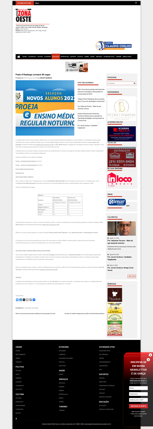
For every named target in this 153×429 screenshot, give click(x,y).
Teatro (61, 402)
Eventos (62, 362)
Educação (55, 56)
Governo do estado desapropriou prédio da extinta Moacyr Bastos (84, 313)
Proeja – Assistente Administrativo (26, 161)
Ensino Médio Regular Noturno (25, 169)
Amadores (102, 382)
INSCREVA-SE (20, 173)
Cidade (24, 56)
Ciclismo (102, 389)
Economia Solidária (66, 358)
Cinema (61, 390)
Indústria (62, 366)
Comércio (62, 354)
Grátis (61, 398)
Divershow (19, 402)
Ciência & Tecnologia (106, 409)
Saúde (92, 56)
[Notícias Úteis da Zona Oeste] (19, 56)
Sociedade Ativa (109, 56)
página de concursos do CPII (44, 144)
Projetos (19, 389)
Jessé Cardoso (46, 78)
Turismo (118, 56)
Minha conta (127, 56)
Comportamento (104, 362)
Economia (47, 56)
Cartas (101, 358)
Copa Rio (102, 393)
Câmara (18, 378)
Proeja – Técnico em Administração (26, 165)
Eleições (19, 382)
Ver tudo (132, 276)
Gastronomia (20, 405)
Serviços (99, 56)
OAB (100, 369)
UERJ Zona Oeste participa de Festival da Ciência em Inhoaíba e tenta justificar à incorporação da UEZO (91, 92)
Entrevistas (65, 56)
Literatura (19, 409)
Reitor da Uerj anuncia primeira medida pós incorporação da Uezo (35, 313)
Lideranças (20, 385)
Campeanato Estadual (107, 385)
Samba (86, 56)
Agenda (61, 387)
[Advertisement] (95, 24)
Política (80, 56)
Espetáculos (63, 394)
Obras (18, 358)
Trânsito (19, 362)
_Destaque (27, 308)
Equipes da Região (105, 397)
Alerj (18, 374)
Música (18, 413)
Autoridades (103, 354)
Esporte (73, 56)
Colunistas (32, 56)
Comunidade (103, 366)
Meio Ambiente (20, 354)
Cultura (40, 56)
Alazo (37, 3)
